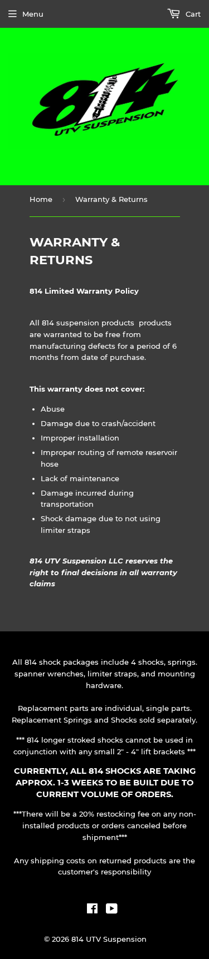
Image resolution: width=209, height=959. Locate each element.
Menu (32, 13)
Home (41, 199)
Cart (192, 13)
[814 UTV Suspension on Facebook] (92, 910)
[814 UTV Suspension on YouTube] (112, 910)
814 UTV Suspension (109, 939)
